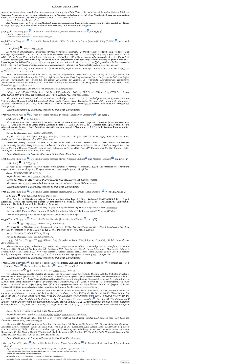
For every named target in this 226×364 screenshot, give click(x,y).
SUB (3, 145)
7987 (17, 25)
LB (90, 101)
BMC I (4, 94)
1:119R (37, 119)
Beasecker (63, 240)
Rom (62, 191)
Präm (84, 251)
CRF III (86, 92)
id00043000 (36, 320)
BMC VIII (58, 179)
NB (42, 254)
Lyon (62, 158)
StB (89, 103)
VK (23, 92)
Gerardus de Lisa (78, 31)
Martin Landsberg (43, 266)
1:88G (56, 270)
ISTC (74, 94)
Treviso (64, 31)
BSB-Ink (99, 92)
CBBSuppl (35, 92)
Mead (66, 349)
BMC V (87, 136)
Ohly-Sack (119, 318)
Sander (14, 349)
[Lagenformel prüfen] (21, 48)
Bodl (49, 148)
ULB (30, 101)
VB (35, 240)
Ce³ (47, 92)
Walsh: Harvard (59, 94)
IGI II (56, 349)
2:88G (33, 223)
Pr (123, 92)
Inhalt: (9, 68)
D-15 (49, 318)
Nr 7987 (49, 37)
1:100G (40, 48)
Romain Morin (95, 343)
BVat (13, 101)
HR (8, 207)
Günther (89, 318)
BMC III (67, 318)
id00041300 (91, 179)
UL (44, 246)
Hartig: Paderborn (65, 207)
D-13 (107, 92)
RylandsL (6, 103)
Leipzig (29, 266)
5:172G (63, 270)
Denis (19, 34)
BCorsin (99, 251)
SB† (58, 246)
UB (13, 106)
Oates (38, 94)
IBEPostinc (46, 349)
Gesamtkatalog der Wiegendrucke (19, 359)
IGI (58, 92)
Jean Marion (74, 343)
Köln (62, 41)
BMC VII (38, 207)
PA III (8, 34)
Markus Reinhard (102, 158)
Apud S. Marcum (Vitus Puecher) (84, 191)
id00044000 (81, 349)
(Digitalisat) (59, 88)
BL (114, 101)
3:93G (35, 163)
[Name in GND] (29, 31)
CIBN (113, 92)
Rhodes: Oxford (95, 240)
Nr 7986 (8, 25)
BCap (96, 249)
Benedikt (21, 145)
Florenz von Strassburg (82, 114)
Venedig (64, 114)
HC (8, 92)
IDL (29, 136)
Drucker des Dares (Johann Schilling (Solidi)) (90, 41)
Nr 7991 (32, 22)
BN (114, 251)
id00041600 (111, 207)
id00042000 (12, 243)
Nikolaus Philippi (76, 158)
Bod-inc (24, 94)
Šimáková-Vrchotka (11, 320)
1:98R (34, 196)
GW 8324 (43, 77)
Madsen (104, 318)
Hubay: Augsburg (87, 207)
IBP (29, 318)
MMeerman (38, 145)
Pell (75, 92)
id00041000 (48, 139)
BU (54, 145)
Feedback (125, 362)
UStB (100, 101)
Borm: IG (77, 240)
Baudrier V (26, 349)
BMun (28, 183)
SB (24, 103)
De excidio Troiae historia (45, 31)
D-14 (55, 240)
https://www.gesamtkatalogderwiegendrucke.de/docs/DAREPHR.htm (59, 359)
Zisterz (22, 334)
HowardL (32, 148)
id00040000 (82, 94)
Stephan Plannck (75, 219)
